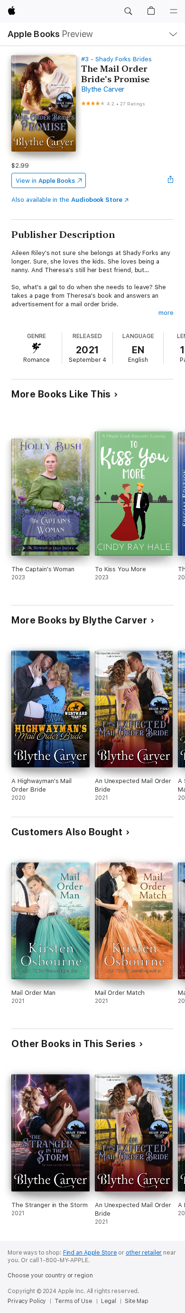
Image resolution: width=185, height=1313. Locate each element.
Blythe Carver (102, 89)
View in (45, 180)
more (166, 312)
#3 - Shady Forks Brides (116, 59)
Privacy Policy (27, 1301)
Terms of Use (73, 1301)
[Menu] (173, 11)
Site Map (136, 1301)
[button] (128, 11)
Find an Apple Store (90, 1252)
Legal (108, 1301)
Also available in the (66, 199)
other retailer (144, 1252)
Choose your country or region (50, 1275)
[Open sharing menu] (171, 180)
